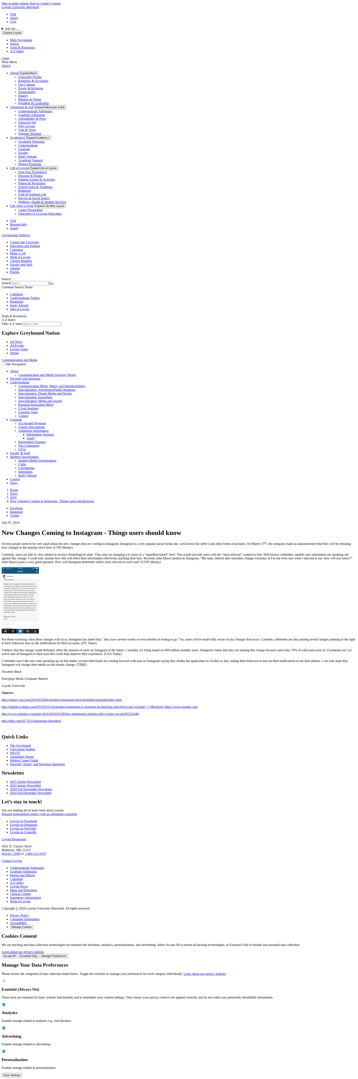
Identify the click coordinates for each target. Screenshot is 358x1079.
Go (51, 283)
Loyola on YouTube (23, 828)
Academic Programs (31, 141)
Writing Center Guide (24, 760)
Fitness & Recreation (32, 183)
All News (16, 342)
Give (13, 21)
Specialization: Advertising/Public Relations (46, 390)
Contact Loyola (12, 861)
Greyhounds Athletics (16, 235)
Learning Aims (28, 412)
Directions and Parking (25, 246)
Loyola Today (19, 349)
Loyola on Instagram (23, 825)
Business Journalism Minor (36, 404)
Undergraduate (28, 145)
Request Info (18, 224)
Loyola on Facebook (23, 821)
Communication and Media (19, 360)
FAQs (22, 449)
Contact (23, 416)
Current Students (21, 261)
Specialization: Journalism (35, 397)
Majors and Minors (22, 875)
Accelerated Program (32, 423)
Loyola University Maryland (20, 7)
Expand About (28, 73)
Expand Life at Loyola (43, 168)
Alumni (15, 268)
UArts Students (28, 408)
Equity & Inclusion (30, 88)
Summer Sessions (29, 133)
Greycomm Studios (22, 749)
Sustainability (27, 92)
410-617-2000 (11, 854)
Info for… (11, 28)
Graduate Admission (31, 115)
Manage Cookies (22, 927)
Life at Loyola (19, 168)
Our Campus (26, 84)
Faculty (23, 153)
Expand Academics (37, 137)
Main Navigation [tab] (21, 40)
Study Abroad (27, 156)
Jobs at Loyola (19, 309)
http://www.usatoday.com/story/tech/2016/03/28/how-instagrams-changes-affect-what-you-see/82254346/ (70, 714)
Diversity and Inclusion (25, 378)
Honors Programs (29, 164)
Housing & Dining (30, 176)
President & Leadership (33, 103)
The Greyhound (20, 745)
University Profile (29, 77)
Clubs (22, 464)
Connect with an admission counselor (52, 814)
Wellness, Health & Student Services (42, 202)
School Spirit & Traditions (35, 187)
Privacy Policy (19, 915)
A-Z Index (17, 882)
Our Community (29, 445)
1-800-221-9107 (35, 854)
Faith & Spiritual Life (32, 194)
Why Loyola (26, 126)
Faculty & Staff (20, 453)
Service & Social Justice (34, 198)
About (14, 73)
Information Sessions (40, 434)
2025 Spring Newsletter (25, 781)
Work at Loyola (20, 257)
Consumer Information (25, 919)
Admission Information (33, 431)
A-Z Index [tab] (17, 51)
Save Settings (11, 1075)
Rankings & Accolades (33, 81)
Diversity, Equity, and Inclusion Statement (37, 764)
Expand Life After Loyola (49, 206)
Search (6, 65)
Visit (13, 14)
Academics (17, 137)
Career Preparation (30, 210)
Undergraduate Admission (35, 111)
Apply (14, 18)
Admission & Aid (21, 107)
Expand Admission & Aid (49, 107)
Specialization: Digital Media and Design (45, 393)
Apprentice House (22, 756)
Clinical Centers (20, 894)
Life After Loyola (21, 206)
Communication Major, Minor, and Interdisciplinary (52, 386)
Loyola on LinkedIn (23, 832)
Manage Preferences (53, 956)
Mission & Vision (29, 99)
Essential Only (28, 956)
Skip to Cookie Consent (45, 3)
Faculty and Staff (21, 264)
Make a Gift (18, 253)
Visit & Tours (27, 130)
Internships (25, 471)
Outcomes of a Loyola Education (40, 213)
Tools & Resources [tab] (22, 47)
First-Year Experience (32, 172)
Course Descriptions (31, 427)
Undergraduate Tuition (25, 298)
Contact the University (24, 242)
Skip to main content (15, 3)
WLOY (15, 753)
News (14, 483)
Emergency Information (25, 897)
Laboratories (26, 468)
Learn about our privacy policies (23, 952)
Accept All (9, 956)
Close (5, 58)
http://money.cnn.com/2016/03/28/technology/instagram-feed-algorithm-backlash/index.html (62, 700)
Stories (14, 353)
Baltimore (24, 190)
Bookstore (16, 301)
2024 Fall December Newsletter (31, 793)
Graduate (24, 149)
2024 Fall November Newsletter (31, 789)
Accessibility (18, 923)
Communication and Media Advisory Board (47, 375)
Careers (15, 479)
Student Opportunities (24, 457)
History (23, 95)
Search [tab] (14, 44)
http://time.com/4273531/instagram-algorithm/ (31, 721)
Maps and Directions (23, 890)
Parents (14, 272)
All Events (17, 345)
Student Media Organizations (37, 460)
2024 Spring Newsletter (25, 785)
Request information (15, 814)
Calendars (16, 249)
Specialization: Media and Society (40, 401)
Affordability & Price (32, 118)
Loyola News (19, 886)
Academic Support (30, 160)
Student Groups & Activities (36, 179)
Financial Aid (27, 122)
